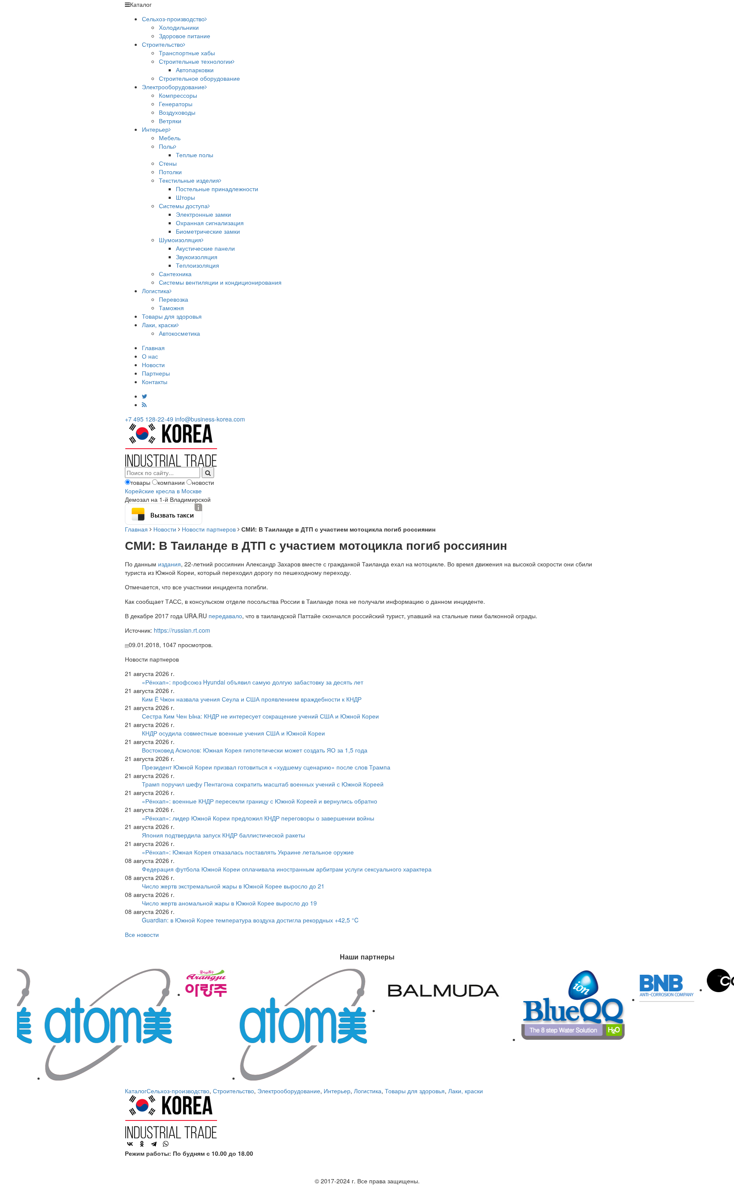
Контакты (154, 381)
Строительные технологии (195, 61)
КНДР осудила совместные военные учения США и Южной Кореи (233, 733)
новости (203, 482)
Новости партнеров (209, 529)
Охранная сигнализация (210, 222)
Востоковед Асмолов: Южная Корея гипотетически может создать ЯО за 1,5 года (254, 750)
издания (169, 564)
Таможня (171, 307)
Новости (153, 364)
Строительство (162, 44)
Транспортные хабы (187, 52)
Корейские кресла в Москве (163, 491)
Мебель (170, 137)
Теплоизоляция (197, 265)
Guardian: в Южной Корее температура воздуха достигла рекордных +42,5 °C (250, 920)
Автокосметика (179, 333)
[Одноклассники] (142, 1144)
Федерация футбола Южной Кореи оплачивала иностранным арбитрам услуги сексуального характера (287, 869)
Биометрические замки (208, 231)
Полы (166, 146)
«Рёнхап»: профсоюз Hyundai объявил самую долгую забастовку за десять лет (252, 682)
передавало (225, 615)
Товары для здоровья (172, 316)
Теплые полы (194, 154)
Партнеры (156, 373)
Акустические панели (205, 248)
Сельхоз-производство (173, 18)
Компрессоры (178, 95)
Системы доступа (183, 205)
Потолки (170, 171)
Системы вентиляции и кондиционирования (220, 282)
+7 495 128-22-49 (149, 419)
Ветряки (170, 120)
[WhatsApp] (166, 1144)
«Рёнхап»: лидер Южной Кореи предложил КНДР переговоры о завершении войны (258, 818)
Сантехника (175, 273)
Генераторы (175, 103)
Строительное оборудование (199, 78)
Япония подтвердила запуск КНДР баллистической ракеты (223, 835)
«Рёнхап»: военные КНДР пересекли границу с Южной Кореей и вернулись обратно (259, 801)
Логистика (155, 290)
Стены (168, 163)
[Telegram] (154, 1144)
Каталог (136, 1090)
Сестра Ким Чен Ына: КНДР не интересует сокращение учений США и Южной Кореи (260, 716)
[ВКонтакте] (130, 1144)
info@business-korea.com (210, 419)
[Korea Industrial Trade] (171, 444)
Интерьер (155, 129)
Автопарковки (195, 69)
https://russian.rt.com (182, 630)
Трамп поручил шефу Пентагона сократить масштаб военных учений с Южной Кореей (263, 784)
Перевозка (173, 299)
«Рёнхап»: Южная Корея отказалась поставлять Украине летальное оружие (248, 852)
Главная (153, 347)
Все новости (142, 934)
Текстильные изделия (189, 180)
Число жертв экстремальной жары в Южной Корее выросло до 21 (233, 886)
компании (171, 482)
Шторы (185, 197)
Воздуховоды (177, 112)
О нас (150, 356)
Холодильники (179, 27)
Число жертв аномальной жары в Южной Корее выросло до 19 (229, 903)
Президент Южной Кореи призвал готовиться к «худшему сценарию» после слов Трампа (266, 767)
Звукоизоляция (196, 256)
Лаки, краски (159, 324)
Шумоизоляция (180, 239)
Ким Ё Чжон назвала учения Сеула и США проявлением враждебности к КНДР (251, 699)
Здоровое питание (184, 35)
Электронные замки (203, 214)
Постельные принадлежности (217, 188)
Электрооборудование (173, 86)
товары (140, 482)
